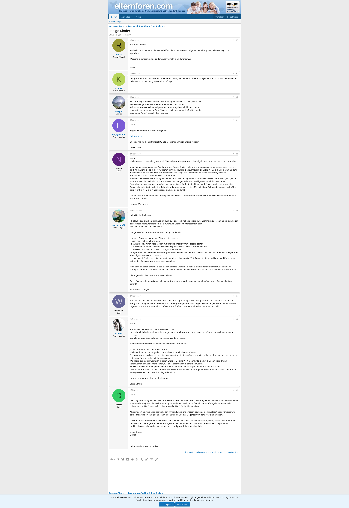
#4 (237, 120)
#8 (237, 319)
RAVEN (114, 35)
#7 (237, 296)
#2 (237, 74)
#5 (237, 154)
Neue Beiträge (115, 21)
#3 (237, 97)
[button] (132, 16)
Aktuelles (125, 16)
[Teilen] (233, 40)
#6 (237, 210)
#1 (237, 40)
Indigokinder (136, 136)
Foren (114, 16)
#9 (237, 390)
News (138, 16)
